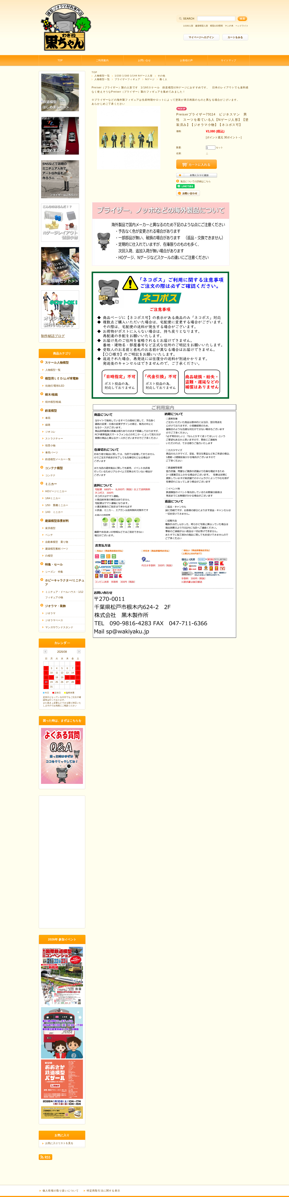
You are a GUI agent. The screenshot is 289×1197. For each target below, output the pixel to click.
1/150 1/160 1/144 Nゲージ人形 (134, 75)
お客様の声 (186, 60)
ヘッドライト (241, 26)
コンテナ (50, 475)
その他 (161, 75)
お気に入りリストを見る (59, 1143)
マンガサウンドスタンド (59, 627)
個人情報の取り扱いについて (61, 1190)
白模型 (49, 555)
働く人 (163, 79)
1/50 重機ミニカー (56, 505)
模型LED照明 (216, 26)
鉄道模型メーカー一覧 (58, 459)
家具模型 (50, 528)
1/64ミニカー (53, 498)
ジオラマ (50, 613)
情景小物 (50, 445)
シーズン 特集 (54, 571)
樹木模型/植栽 (53, 401)
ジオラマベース (54, 620)
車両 (47, 418)
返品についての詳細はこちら (195, 181)
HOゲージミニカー (56, 491)
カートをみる (235, 37)
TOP (60, 60)
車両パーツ (51, 452)
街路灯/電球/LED (54, 385)
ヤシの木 (229, 26)
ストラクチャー (54, 438)
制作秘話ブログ (53, 336)
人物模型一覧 (102, 75)
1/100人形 (188, 26)
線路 (47, 424)
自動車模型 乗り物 (56, 541)
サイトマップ (228, 60)
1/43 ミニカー (54, 512)
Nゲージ (150, 79)
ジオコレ (50, 431)
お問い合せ (144, 60)
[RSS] (45, 1158)
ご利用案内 (102, 60)
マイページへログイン (201, 37)
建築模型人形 (201, 26)
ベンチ (49, 534)
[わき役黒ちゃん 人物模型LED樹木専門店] (65, 52)
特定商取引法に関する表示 (103, 1190)
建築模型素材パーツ (56, 548)
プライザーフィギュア (127, 79)
